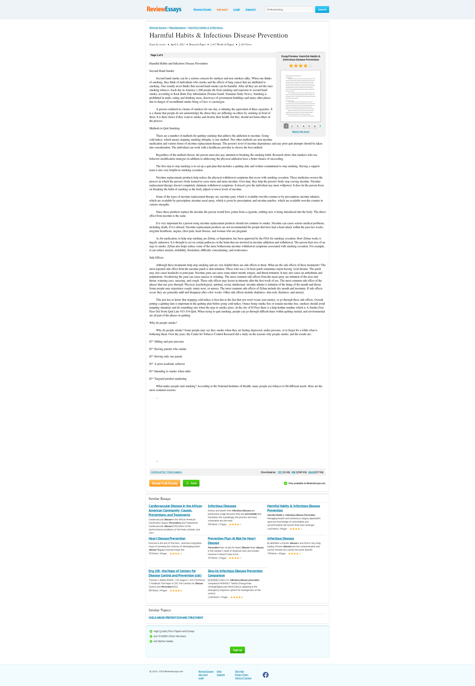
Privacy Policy (241, 674)
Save (194, 483)
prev (281, 126)
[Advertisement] (237, 429)
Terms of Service (243, 678)
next (320, 126)
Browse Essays (202, 9)
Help (219, 671)
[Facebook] (266, 677)
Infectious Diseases (222, 506)
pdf (293, 472)
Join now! (222, 9)
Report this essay (300, 131)
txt (280, 472)
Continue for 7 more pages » (166, 472)
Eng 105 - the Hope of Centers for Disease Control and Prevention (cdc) (175, 573)
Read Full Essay (164, 483)
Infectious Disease (280, 538)
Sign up (237, 650)
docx (311, 472)
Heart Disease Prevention (167, 538)
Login (236, 9)
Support (250, 9)
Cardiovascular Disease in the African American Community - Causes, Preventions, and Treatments (175, 510)
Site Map (239, 671)
